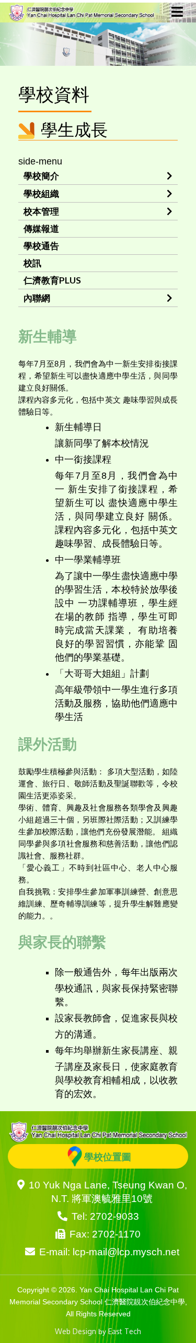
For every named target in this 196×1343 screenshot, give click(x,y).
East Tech (124, 1331)
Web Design (75, 1331)
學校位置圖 (107, 1156)
